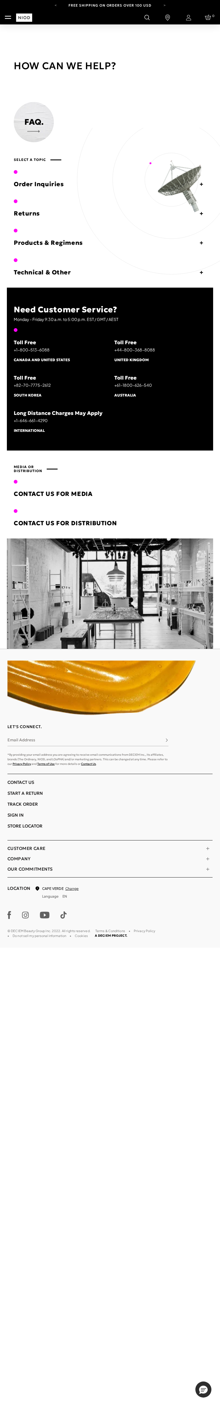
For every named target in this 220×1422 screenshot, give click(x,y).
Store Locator (24, 826)
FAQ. (34, 122)
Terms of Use (46, 764)
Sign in (15, 815)
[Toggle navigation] (8, 17)
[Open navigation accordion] (197, 184)
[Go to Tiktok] (63, 915)
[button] (203, 1389)
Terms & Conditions (110, 931)
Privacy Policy (22, 764)
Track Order (22, 804)
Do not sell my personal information (39, 936)
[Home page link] (23, 48)
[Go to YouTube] (45, 915)
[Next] (164, 5)
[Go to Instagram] (25, 915)
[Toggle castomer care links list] (208, 848)
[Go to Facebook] (9, 915)
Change (71, 888)
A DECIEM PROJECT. (111, 936)
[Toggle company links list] (208, 859)
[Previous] (55, 5)
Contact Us (88, 764)
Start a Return (25, 793)
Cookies (81, 936)
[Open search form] (147, 17)
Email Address (21, 739)
